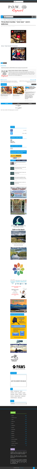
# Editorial (4, 63)
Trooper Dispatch (14, 397)
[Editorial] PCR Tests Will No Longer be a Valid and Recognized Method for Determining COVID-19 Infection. (29, 96)
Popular (18, 160)
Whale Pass (20, 397)
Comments (24, 160)
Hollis (12, 423)
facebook (30, 103)
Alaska (12, 391)
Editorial (5, 19)
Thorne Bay (23, 396)
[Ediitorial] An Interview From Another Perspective (6, 95)
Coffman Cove (16, 391)
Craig (21, 391)
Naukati (20, 394)
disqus (18, 103)
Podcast (24, 394)
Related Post (3, 84)
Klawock (16, 394)
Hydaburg (13, 425)
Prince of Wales (17, 396)
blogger (6, 103)
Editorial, (13, 26)
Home (2, 19)
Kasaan (12, 427)
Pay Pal (11, 148)
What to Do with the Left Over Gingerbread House (18, 95)
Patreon (11, 148)
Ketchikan (12, 394)
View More (34, 84)
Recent (13, 160)
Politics (12, 396)
